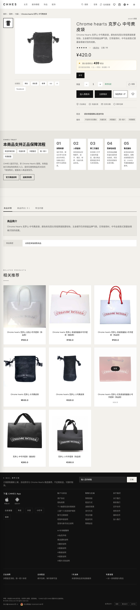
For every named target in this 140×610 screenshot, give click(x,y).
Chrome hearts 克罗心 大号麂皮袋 (25, 394)
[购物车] (119, 4)
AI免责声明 (61, 535)
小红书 (39, 510)
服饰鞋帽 (35, 4)
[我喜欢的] (114, 4)
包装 (17, 14)
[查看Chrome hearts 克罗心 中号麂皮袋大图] (43, 46)
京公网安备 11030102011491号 (33, 604)
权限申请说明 (62, 519)
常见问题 (88, 515)
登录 (95, 4)
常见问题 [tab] (39, 208)
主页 (25, 4)
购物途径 (88, 523)
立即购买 (103, 94)
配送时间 (88, 519)
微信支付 (125, 604)
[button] (81, 75)
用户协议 (61, 498)
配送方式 (88, 502)
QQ (51, 83)
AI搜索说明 (61, 556)
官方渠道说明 (11, 177)
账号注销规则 (62, 515)
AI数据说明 (61, 552)
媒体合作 (116, 515)
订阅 (132, 480)
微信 (26, 83)
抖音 (29, 510)
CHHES (10, 4)
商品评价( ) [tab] (23, 208)
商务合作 (116, 511)
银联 (117, 604)
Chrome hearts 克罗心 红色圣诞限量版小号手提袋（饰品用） (115, 395)
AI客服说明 (61, 548)
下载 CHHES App (12, 493)
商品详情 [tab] (8, 208)
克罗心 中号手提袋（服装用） (25, 456)
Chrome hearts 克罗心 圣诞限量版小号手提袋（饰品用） (115, 333)
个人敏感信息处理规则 (66, 506)
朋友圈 (35, 83)
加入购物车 (85, 94)
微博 (43, 83)
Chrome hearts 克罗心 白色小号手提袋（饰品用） (24, 333)
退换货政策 (27, 177)
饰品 (45, 4)
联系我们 (116, 502)
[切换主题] (134, 4)
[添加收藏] (133, 94)
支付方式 (88, 511)
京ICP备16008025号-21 (10, 604)
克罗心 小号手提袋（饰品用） (70, 456)
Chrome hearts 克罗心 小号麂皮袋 (70, 394)
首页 (5, 14)
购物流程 (88, 498)
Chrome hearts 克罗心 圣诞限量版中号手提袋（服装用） (70, 333)
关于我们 (116, 498)
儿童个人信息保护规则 (66, 511)
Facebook (20, 89)
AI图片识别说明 (63, 561)
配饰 (54, 4)
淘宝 (20, 510)
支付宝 (133, 604)
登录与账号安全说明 (65, 523)
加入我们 (116, 519)
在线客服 (8, 511)
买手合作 (116, 506)
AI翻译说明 (61, 544)
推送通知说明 (62, 540)
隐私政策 (61, 502)
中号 (80, 75)
